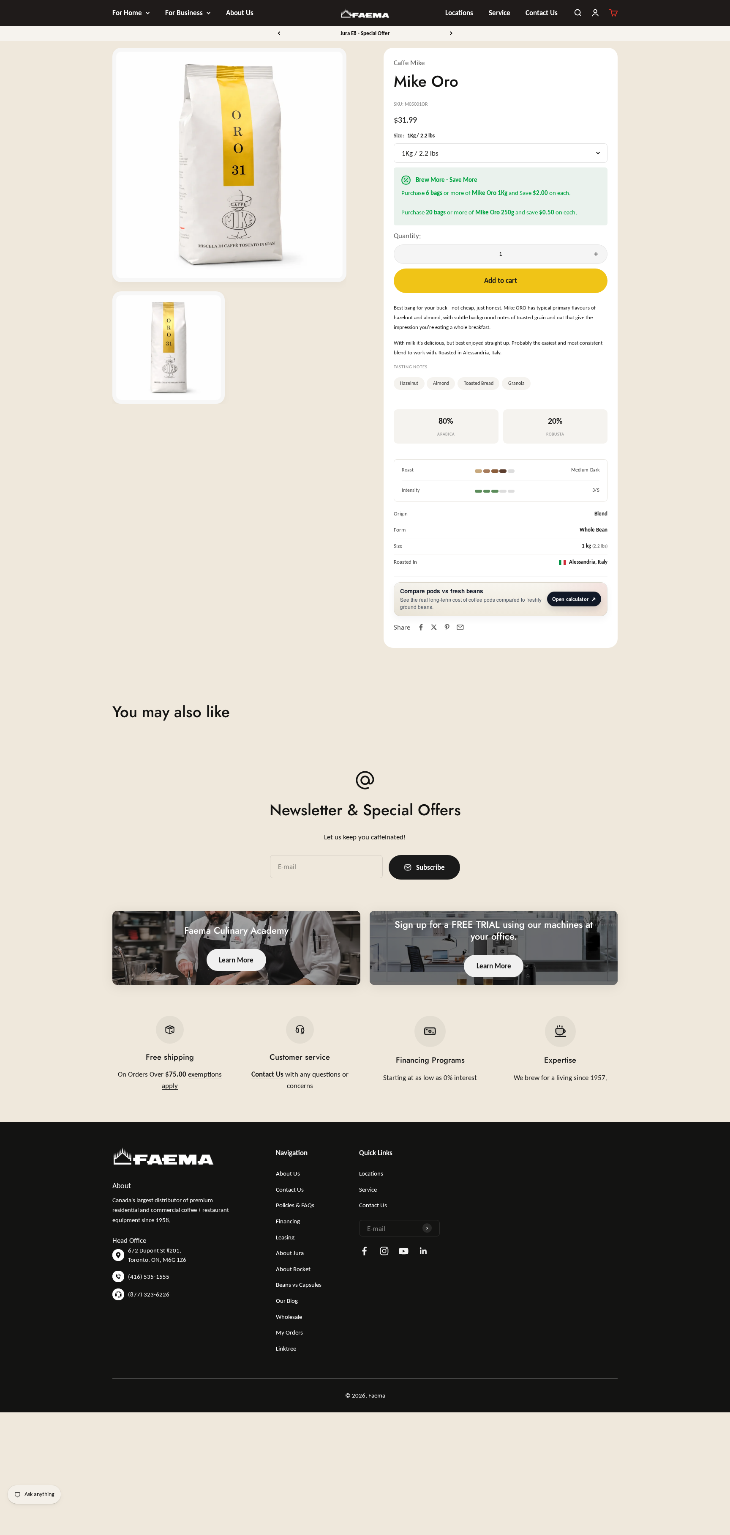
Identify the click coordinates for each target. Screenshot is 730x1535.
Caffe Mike (409, 62)
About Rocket (293, 1269)
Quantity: (407, 235)
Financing (288, 1221)
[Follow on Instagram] (384, 1251)
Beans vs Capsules (298, 1284)
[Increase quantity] (594, 253)
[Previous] (279, 33)
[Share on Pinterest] (447, 627)
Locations (459, 12)
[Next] (451, 33)
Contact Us (542, 12)
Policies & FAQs (295, 1205)
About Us (239, 12)
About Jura (290, 1253)
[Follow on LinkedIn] (423, 1251)
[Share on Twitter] (434, 627)
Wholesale (289, 1317)
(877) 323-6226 (148, 1294)
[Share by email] (460, 627)
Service (499, 12)
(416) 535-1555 (148, 1276)
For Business (184, 12)
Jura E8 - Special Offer (365, 33)
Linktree (286, 1348)
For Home (127, 12)
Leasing (285, 1237)
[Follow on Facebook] (364, 1251)
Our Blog (287, 1301)
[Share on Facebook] (420, 627)
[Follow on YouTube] (403, 1251)
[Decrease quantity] (407, 253)
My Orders (289, 1332)
